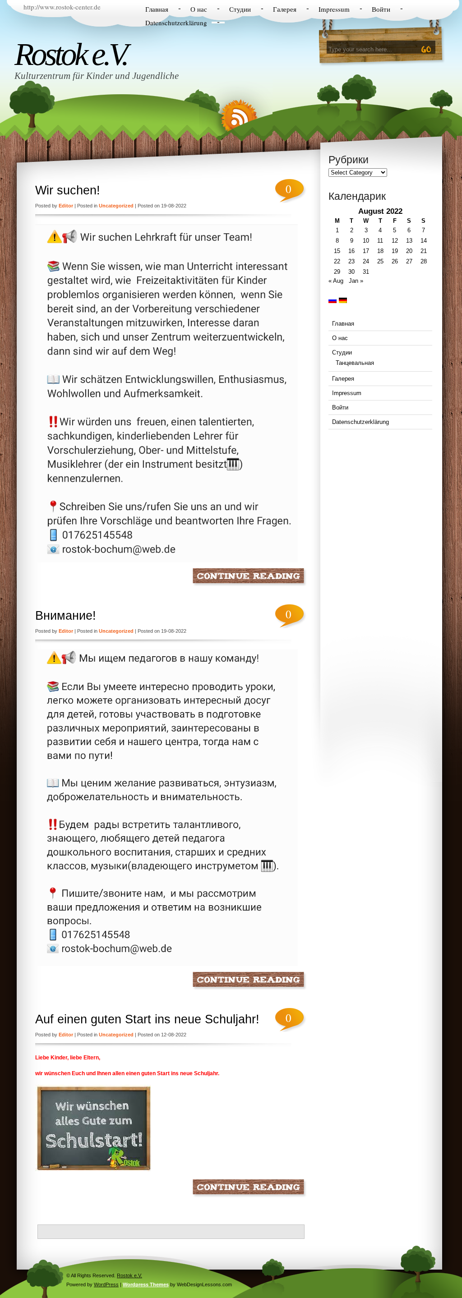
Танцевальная (355, 362)
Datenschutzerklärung (176, 22)
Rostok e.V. (70, 54)
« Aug (335, 280)
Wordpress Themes (146, 1284)
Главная (156, 9)
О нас (198, 9)
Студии (240, 9)
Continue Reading (250, 577)
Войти (381, 9)
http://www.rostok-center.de (62, 6)
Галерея (284, 9)
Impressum (334, 9)
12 (395, 240)
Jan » (356, 280)
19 (395, 251)
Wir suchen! (67, 190)
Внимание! (65, 615)
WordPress (106, 1284)
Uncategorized (116, 205)
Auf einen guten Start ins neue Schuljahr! (147, 1019)
